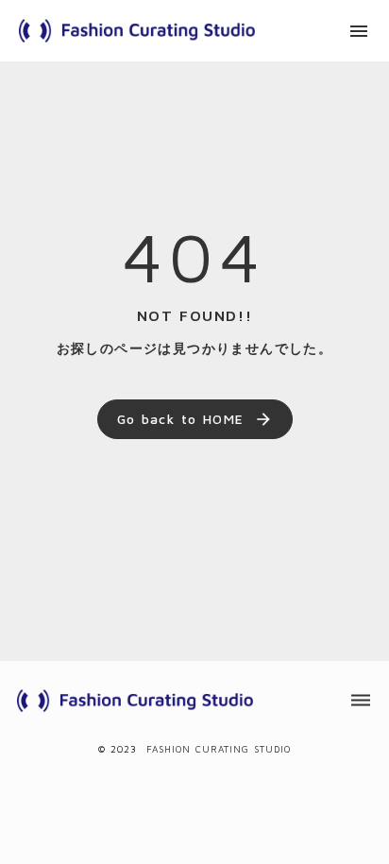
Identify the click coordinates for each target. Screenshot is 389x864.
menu (358, 31)
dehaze (360, 700)
